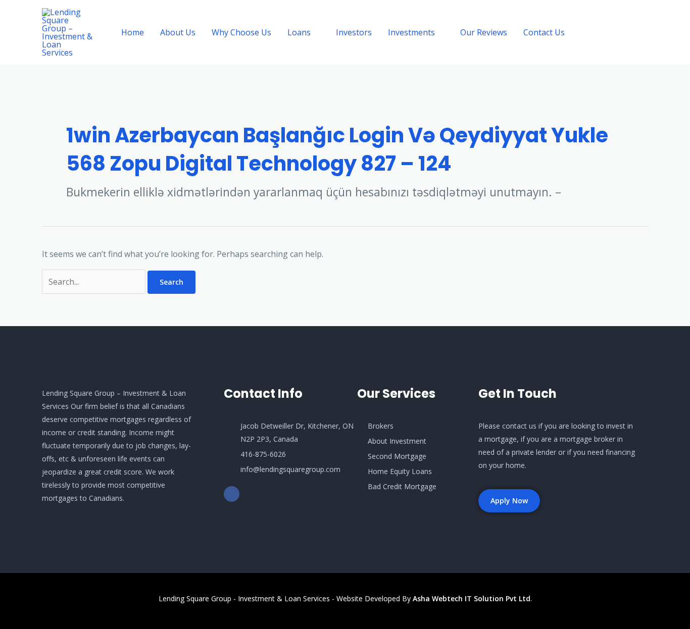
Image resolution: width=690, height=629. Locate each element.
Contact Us (544, 32)
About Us (177, 32)
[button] (615, 32)
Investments (411, 32)
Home (132, 32)
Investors (354, 32)
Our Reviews (483, 32)
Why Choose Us (241, 32)
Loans (299, 32)
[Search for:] (94, 281)
